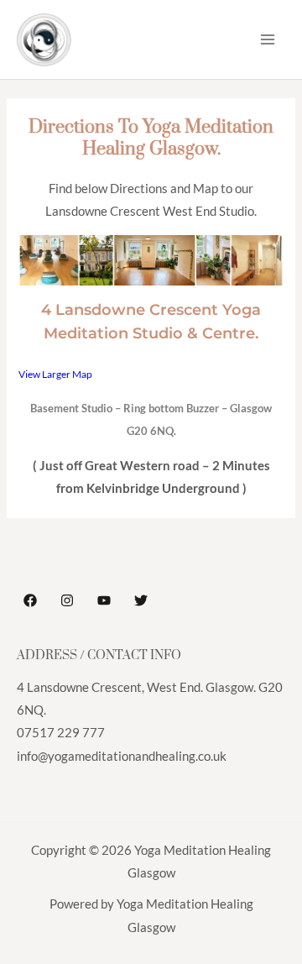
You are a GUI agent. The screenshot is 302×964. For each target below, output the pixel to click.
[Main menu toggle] (267, 39)
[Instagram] (67, 600)
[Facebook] (30, 600)
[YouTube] (104, 600)
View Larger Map (55, 374)
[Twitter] (141, 600)
